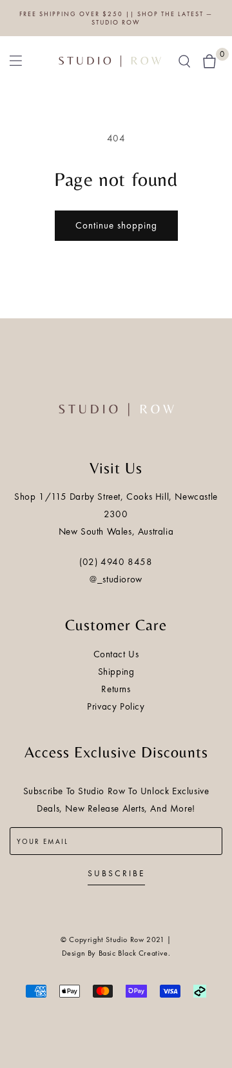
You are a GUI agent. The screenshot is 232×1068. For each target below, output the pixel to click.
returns (115, 689)
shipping (116, 671)
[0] (209, 60)
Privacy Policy (115, 706)
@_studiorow (116, 579)
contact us (116, 654)
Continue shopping (116, 225)
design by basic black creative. (116, 953)
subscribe (116, 873)
